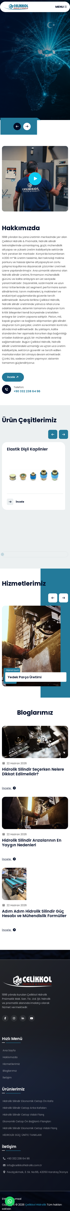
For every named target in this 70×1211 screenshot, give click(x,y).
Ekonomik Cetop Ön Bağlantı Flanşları (27, 1121)
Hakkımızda (10, 1057)
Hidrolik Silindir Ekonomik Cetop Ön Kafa (28, 1101)
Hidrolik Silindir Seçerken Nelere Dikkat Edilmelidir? (33, 772)
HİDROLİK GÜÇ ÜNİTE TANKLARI (22, 1135)
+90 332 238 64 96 (27, 391)
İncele (11, 377)
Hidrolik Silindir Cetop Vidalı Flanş (23, 1114)
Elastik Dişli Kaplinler (27, 449)
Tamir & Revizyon (22, 677)
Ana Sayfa (9, 1050)
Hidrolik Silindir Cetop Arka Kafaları (25, 1108)
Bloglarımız (10, 1071)
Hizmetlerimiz (11, 1064)
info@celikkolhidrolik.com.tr (24, 1165)
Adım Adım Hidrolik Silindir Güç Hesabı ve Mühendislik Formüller (34, 914)
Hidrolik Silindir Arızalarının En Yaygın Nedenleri (31, 843)
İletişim (17, 90)
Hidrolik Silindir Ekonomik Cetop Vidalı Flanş (30, 1128)
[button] (17, 126)
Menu (59, 6)
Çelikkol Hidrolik (35, 1204)
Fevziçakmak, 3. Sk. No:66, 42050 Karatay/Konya (37, 1172)
